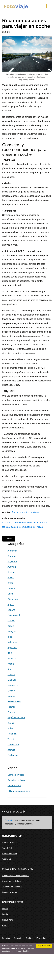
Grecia (11, 626)
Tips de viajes (14, 785)
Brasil (10, 583)
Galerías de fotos (16, 780)
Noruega (12, 696)
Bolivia (11, 577)
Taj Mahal (6, 859)
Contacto (18, 938)
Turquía (11, 739)
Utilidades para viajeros (19, 791)
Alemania (12, 550)
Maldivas (12, 680)
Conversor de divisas (11, 881)
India (10, 637)
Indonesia (12, 642)
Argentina (12, 561)
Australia (12, 567)
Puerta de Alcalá (9, 854)
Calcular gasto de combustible (15, 876)
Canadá (11, 588)
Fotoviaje (9, 820)
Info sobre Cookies (21, 951)
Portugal (12, 712)
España (11, 610)
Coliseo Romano (9, 842)
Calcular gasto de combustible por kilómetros (24, 522)
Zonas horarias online (12, 887)
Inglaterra (12, 647)
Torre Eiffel (7, 848)
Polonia (11, 707)
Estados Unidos (15, 615)
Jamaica (12, 658)
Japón (11, 664)
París (4, 925)
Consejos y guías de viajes (25, 512)
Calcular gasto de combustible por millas (22, 527)
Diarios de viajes (16, 775)
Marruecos (13, 685)
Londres (5, 914)
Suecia (11, 723)
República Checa (16, 717)
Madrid (5, 909)
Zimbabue (13, 755)
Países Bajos (14, 701)
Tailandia (12, 733)
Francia (11, 620)
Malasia (11, 674)
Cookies (29, 938)
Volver (9, 539)
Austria (11, 572)
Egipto (11, 604)
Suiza (10, 728)
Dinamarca (13, 599)
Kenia (10, 669)
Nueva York (7, 920)
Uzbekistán (13, 744)
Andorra (12, 556)
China (10, 593)
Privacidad (41, 938)
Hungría (12, 631)
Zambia (11, 750)
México (11, 690)
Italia (10, 653)
